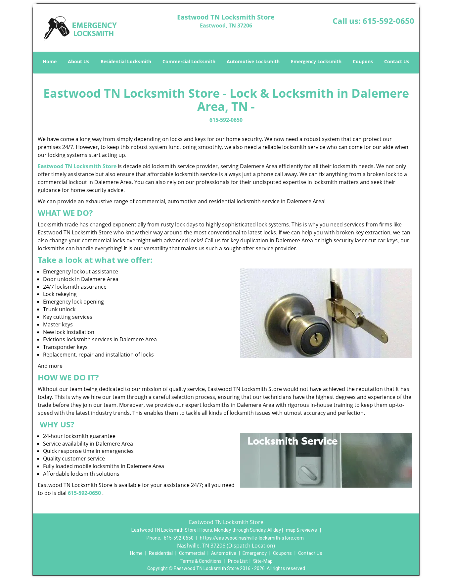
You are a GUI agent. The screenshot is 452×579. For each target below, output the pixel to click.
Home (50, 61)
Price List (238, 561)
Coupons (363, 61)
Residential (161, 553)
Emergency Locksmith (316, 61)
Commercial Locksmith (188, 61)
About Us (78, 61)
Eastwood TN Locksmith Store (77, 166)
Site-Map (263, 561)
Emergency (255, 553)
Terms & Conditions (201, 561)
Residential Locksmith (126, 61)
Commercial (192, 553)
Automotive (223, 553)
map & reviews (302, 530)
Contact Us (396, 61)
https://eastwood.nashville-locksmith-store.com (252, 538)
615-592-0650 (388, 20)
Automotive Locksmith (253, 61)
